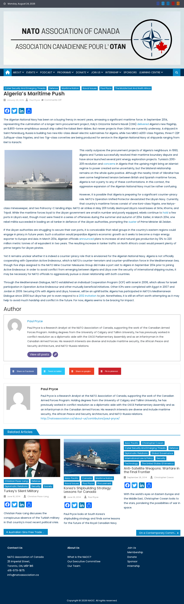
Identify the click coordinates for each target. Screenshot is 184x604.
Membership (135, 552)
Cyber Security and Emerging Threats (25, 88)
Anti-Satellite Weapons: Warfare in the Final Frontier (151, 470)
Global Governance (162, 453)
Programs (64, 72)
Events (30, 72)
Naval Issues (90, 88)
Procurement (104, 483)
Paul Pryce (105, 88)
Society (48, 486)
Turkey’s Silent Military (21, 491)
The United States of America (158, 463)
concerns (109, 164)
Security (35, 486)
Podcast (46, 72)
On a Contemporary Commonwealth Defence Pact (159, 533)
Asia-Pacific (71, 478)
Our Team (73, 566)
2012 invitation (87, 296)
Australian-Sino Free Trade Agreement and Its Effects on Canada (28, 532)
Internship (112, 72)
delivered (143, 124)
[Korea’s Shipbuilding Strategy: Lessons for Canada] (92, 456)
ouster (132, 222)
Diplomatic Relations (16, 486)
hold (165, 212)
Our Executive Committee (83, 561)
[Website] (55, 354)
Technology (131, 463)
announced (86, 239)
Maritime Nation (70, 88)
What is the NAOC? (79, 557)
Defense (53, 88)
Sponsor (132, 561)
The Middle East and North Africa (133, 88)
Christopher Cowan (153, 443)
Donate (81, 72)
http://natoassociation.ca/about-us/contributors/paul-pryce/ (80, 418)
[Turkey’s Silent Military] (32, 458)
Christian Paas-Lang (16, 481)
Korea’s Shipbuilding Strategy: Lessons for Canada (87, 490)
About (17, 72)
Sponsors (130, 72)
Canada (87, 478)
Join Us (95, 72)
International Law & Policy (139, 458)
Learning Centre (149, 72)
